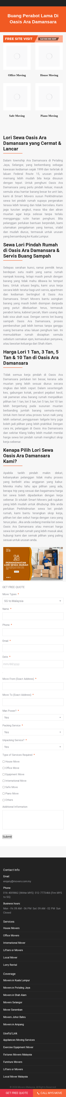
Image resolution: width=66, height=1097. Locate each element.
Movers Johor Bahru (14, 1017)
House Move (12, 761)
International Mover (14, 942)
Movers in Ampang (13, 1024)
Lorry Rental (10, 964)
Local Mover (10, 957)
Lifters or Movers (13, 950)
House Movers (11, 928)
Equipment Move (14, 774)
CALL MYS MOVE (51, 1093)
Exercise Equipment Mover (18, 1047)
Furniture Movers (12, 1061)
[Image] (16, 56)
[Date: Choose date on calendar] (2, 672)
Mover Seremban (12, 1009)
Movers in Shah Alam (14, 995)
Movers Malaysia (26, 1087)
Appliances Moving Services (19, 1039)
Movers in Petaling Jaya (16, 987)
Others (9, 799)
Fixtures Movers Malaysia (17, 1054)
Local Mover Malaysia (15, 1076)
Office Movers (11, 935)
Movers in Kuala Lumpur (16, 980)
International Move (15, 780)
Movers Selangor (12, 1002)
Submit (7, 836)
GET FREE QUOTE (17, 1093)
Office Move (12, 767)
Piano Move (12, 793)
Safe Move (11, 787)
